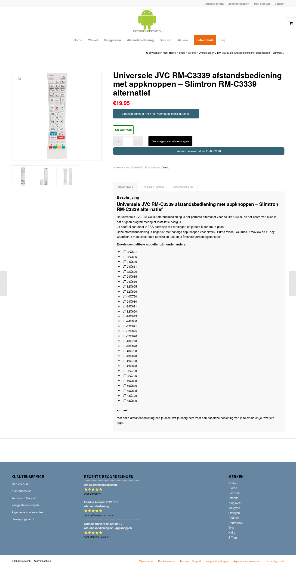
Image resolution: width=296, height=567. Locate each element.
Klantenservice (21, 491)
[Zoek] (222, 40)
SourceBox (235, 523)
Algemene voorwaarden (27, 512)
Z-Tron (232, 537)
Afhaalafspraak (214, 3)
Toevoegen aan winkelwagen (170, 141)
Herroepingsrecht (23, 519)
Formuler (234, 493)
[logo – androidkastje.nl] (148, 20)
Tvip (231, 527)
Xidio (231, 532)
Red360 (233, 517)
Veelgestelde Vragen (25, 505)
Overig (165, 167)
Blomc (232, 488)
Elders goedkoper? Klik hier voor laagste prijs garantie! (156, 113)
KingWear (234, 503)
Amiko (232, 483)
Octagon (234, 513)
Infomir (233, 498)
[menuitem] (214, 3)
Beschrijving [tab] (125, 187)
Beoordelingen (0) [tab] (183, 187)
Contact (279, 3)
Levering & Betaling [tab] (153, 187)
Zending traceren (238, 3)
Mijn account (262, 3)
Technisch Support (24, 498)
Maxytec (234, 507)
